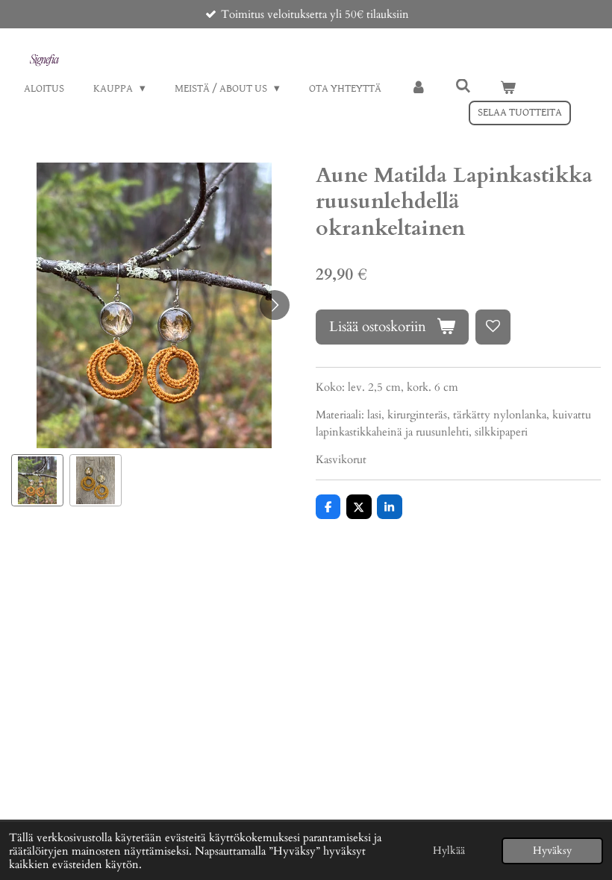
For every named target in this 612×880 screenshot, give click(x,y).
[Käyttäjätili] (418, 89)
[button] (37, 480)
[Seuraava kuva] (275, 305)
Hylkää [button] (449, 851)
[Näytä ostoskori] (508, 89)
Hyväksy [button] (552, 851)
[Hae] (463, 87)
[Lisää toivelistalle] (492, 327)
